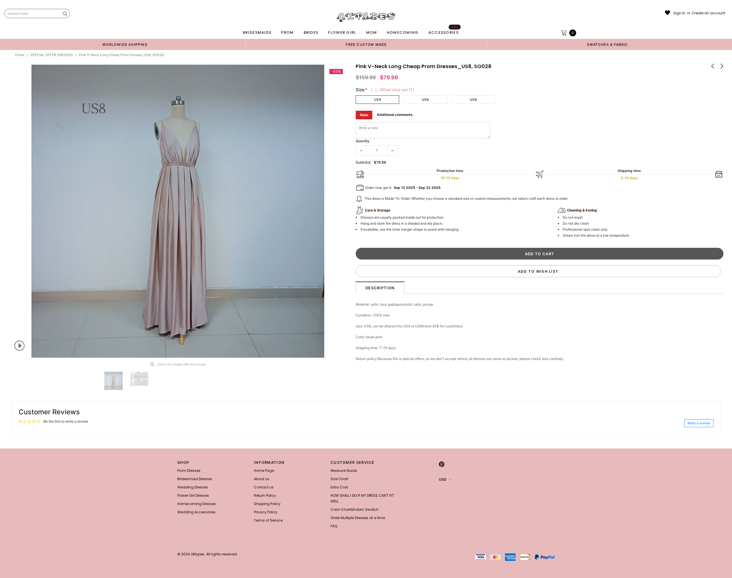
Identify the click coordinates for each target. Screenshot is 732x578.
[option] (125, 44)
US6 (425, 99)
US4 (377, 99)
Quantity (362, 141)
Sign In (679, 13)
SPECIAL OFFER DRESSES (51, 55)
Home (19, 55)
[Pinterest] (441, 464)
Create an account (708, 13)
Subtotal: (363, 162)
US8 (473, 99)
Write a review (698, 423)
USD (442, 479)
